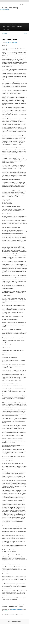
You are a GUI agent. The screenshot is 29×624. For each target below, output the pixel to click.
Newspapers (19, 26)
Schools (13, 26)
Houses (3, 26)
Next (25, 33)
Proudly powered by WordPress (14, 621)
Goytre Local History (10, 8)
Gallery (8, 29)
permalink (5, 610)
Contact (3, 29)
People (8, 26)
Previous (4, 33)
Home (3, 23)
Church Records (18, 23)
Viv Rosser (15, 42)
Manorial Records (10, 23)
